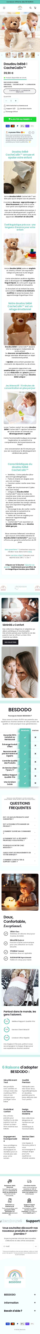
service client (17, 555)
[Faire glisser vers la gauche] (2, 55)
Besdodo (23, 1329)
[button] (4, 8)
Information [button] (11, 1302)
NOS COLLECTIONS (10, 642)
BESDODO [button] (10, 1294)
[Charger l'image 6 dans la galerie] (33, 55)
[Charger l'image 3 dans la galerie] (20, 55)
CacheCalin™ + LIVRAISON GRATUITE (19, 91)
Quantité (7, 97)
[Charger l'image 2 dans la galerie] (14, 55)
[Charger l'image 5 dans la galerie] (27, 55)
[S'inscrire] (35, 1246)
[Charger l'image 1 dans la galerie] (8, 55)
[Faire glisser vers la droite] (38, 55)
